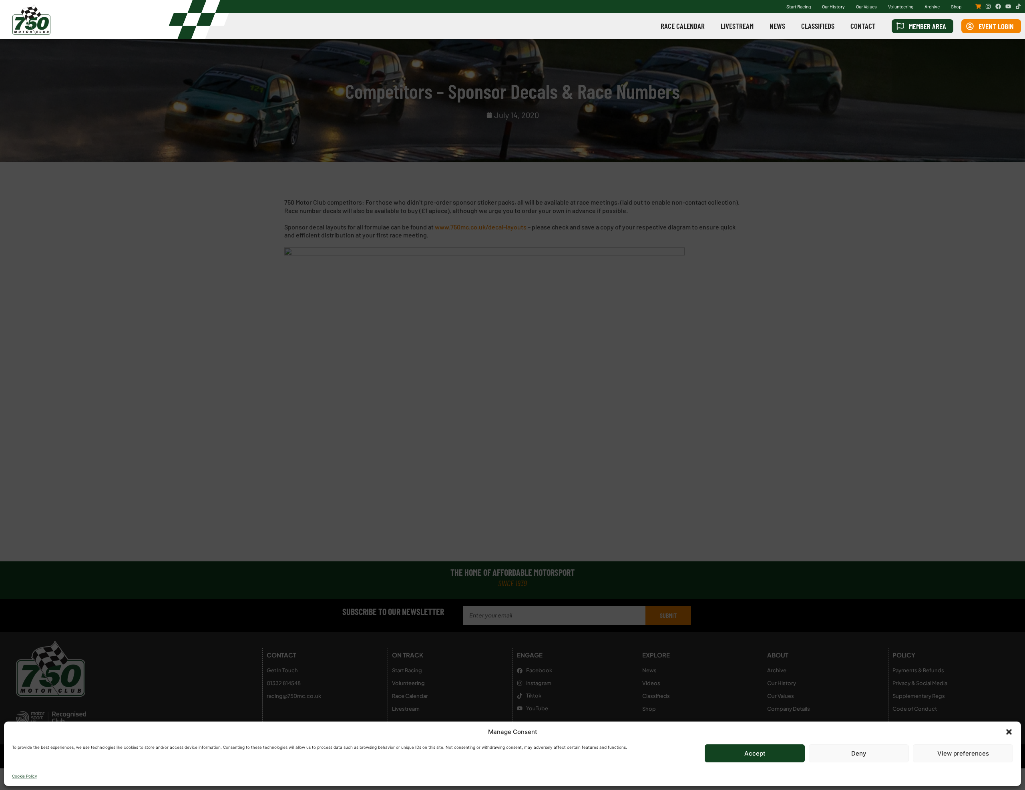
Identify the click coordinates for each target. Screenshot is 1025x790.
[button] (1009, 732)
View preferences (963, 753)
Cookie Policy (24, 776)
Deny (858, 753)
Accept (755, 753)
